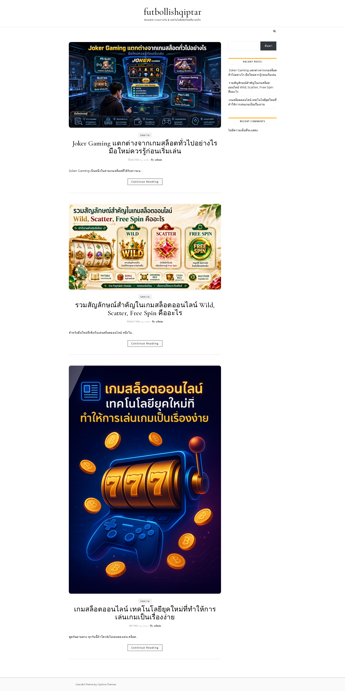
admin (158, 159)
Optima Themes (106, 684)
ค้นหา (268, 46)
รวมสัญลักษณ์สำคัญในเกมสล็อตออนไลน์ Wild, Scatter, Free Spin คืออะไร (145, 309)
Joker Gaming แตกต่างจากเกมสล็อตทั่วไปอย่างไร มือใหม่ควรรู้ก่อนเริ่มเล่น (144, 147)
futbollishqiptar (172, 11)
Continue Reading (145, 181)
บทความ (145, 135)
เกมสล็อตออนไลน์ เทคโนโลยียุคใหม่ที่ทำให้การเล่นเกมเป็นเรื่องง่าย (145, 613)
